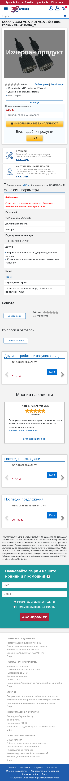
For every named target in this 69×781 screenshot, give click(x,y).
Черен (8, 277)
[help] (48, 576)
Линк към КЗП (14, 679)
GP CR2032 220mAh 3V (24, 362)
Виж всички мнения (34, 438)
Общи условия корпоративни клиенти (26, 743)
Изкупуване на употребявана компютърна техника (33, 699)
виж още (34, 102)
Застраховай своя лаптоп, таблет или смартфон (32, 696)
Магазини (25, 767)
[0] (64, 9)
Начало (12, 767)
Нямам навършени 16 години (36, 606)
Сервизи (38, 767)
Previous (6, 374)
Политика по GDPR (17, 723)
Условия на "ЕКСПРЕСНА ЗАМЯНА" (25, 653)
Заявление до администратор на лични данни (31, 726)
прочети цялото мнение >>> (23, 430)
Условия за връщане (18, 666)
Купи (52, 371)
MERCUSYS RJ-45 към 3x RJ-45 (29, 505)
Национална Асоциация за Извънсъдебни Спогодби (34, 683)
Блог (44, 774)
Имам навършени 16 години (35, 601)
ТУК (34, 138)
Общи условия (14, 739)
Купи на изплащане (17, 676)
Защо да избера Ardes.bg (20, 716)
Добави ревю (15, 316)
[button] (57, 9)
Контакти (52, 767)
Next (62, 374)
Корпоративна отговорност (45, 771)
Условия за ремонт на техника (23, 649)
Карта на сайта (30, 774)
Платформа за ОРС (17, 672)
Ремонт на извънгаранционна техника (27, 646)
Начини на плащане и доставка (23, 669)
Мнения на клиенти (16, 771)
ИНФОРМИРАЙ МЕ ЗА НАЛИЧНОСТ (35, 123)
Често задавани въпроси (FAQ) (23, 746)
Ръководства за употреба (20, 750)
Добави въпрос (16, 340)
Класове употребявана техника (23, 756)
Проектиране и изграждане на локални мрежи (31, 703)
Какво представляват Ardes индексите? (27, 753)
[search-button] (65, 16)
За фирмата (13, 719)
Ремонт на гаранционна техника (24, 642)
